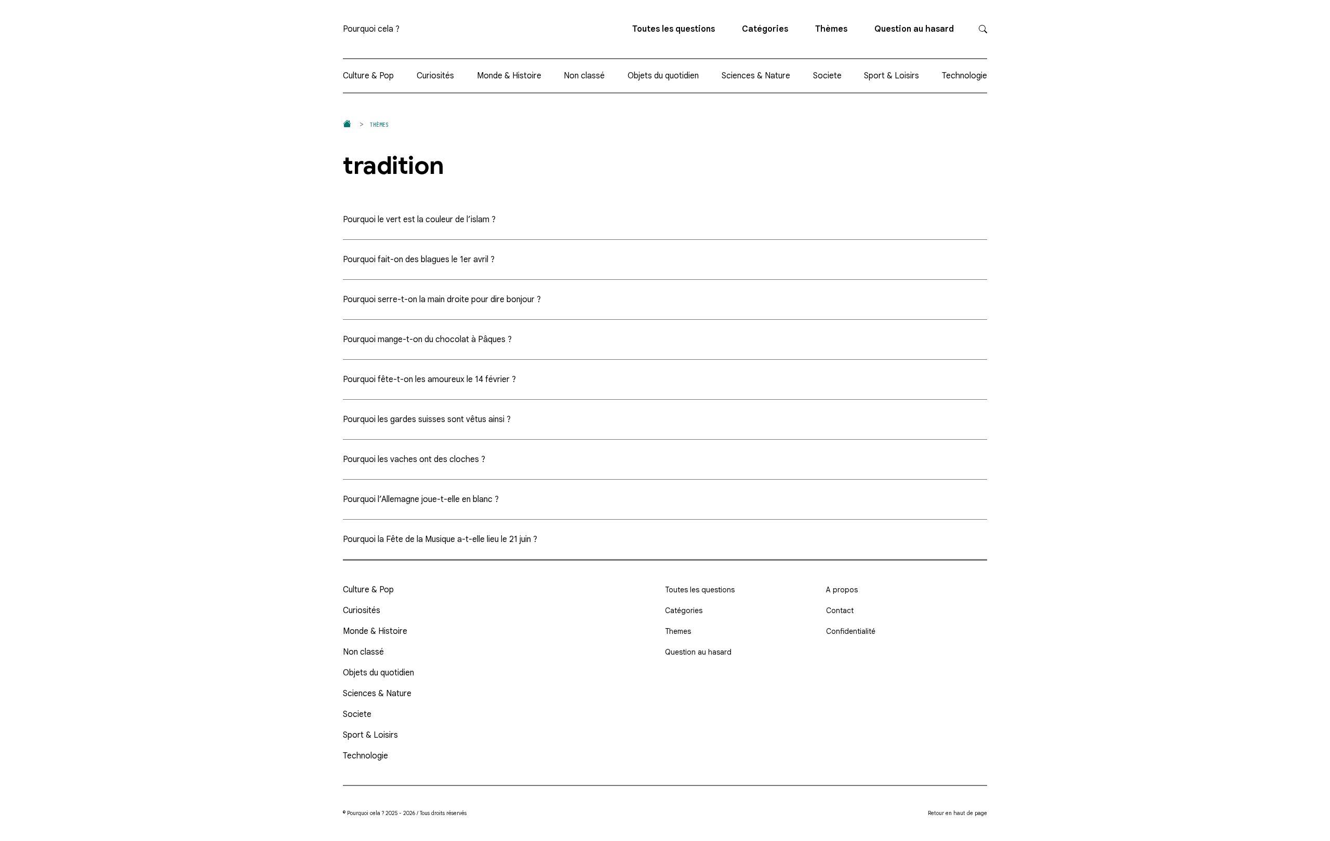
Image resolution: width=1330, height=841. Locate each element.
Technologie (964, 76)
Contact (840, 610)
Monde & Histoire (509, 76)
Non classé (584, 76)
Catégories (765, 29)
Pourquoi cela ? (371, 29)
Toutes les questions (673, 29)
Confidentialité (850, 631)
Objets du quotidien (663, 76)
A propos (842, 589)
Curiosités (435, 76)
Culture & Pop (368, 76)
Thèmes (831, 29)
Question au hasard (914, 29)
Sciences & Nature (756, 76)
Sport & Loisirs (891, 76)
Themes (678, 631)
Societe (827, 76)
